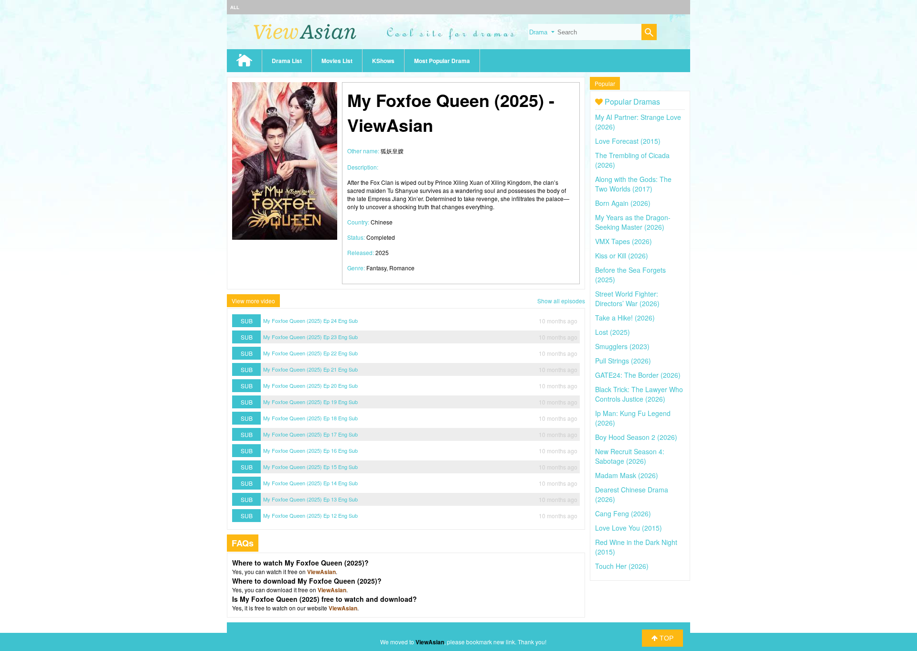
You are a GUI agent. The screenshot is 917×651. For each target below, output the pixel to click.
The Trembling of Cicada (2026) (632, 160)
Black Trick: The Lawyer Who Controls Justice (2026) (639, 394)
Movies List (336, 60)
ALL (234, 7)
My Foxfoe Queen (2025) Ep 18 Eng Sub (310, 418)
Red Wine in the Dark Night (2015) (636, 546)
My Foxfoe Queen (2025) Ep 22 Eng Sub (310, 353)
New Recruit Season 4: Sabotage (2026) (629, 456)
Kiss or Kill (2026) (621, 255)
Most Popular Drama (442, 60)
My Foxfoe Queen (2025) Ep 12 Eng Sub (310, 515)
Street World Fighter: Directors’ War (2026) (627, 298)
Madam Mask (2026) (626, 475)
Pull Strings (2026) (623, 360)
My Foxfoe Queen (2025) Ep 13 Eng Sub (310, 499)
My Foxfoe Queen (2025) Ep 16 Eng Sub (310, 450)
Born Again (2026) (622, 203)
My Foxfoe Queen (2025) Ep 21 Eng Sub (310, 369)
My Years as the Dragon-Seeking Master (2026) (633, 222)
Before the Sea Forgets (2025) (630, 274)
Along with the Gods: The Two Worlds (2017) (633, 183)
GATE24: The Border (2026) (638, 375)
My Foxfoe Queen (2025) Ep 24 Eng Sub (310, 320)
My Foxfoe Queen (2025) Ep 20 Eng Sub (310, 385)
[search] (649, 33)
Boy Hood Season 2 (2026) (636, 437)
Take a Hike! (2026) (625, 317)
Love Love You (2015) (628, 528)
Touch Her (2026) (622, 566)
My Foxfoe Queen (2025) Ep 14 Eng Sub (310, 483)
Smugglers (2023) (622, 346)
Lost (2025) (612, 332)
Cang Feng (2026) (623, 513)
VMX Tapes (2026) (623, 241)
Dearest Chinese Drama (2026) (631, 494)
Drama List (287, 60)
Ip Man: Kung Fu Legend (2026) (633, 417)
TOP (665, 638)
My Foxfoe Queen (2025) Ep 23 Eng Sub (310, 337)
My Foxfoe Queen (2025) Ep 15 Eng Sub (310, 466)
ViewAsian (321, 571)
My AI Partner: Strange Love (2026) (638, 121)
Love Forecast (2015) (628, 141)
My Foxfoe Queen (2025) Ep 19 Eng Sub (310, 402)
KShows (383, 60)
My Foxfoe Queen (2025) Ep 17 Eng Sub (310, 434)
